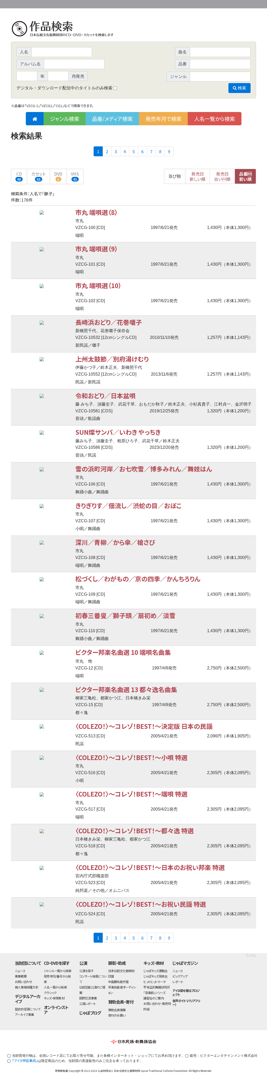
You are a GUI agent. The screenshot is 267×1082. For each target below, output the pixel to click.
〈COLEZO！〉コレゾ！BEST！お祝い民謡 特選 (140, 904)
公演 (83, 963)
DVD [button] (58, 176)
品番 (245, 176)
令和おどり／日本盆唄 (105, 395)
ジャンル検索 (64, 118)
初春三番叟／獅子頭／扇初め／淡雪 (125, 615)
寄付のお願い (116, 1015)
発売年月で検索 (163, 118)
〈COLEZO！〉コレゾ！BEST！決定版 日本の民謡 (144, 726)
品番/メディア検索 (112, 118)
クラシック (50, 992)
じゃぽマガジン (185, 963)
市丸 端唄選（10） (98, 285)
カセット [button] (38, 176)
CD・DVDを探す (56, 963)
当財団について (28, 963)
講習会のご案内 (153, 998)
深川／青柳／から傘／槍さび (115, 542)
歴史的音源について (27, 1009)
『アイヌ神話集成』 (25, 1060)
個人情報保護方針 (26, 987)
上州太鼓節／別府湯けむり (112, 358)
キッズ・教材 (153, 963)
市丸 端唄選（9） (96, 248)
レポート (177, 981)
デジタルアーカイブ (27, 998)
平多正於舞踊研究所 (156, 987)
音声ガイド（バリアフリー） (186, 1002)
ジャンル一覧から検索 (57, 970)
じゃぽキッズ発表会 (155, 976)
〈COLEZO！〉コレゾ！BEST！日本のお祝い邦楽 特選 (150, 867)
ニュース (20, 970)
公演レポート (87, 1003)
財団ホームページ (195, 3)
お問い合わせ (241, 3)
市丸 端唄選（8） (96, 212)
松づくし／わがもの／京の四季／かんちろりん (138, 578)
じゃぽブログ (90, 1013)
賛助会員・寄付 (121, 1002)
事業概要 (215, 3)
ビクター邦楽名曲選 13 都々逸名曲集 (126, 689)
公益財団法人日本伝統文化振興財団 (39, 3)
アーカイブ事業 (24, 1014)
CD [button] (19, 176)
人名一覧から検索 (214, 118)
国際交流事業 (88, 998)
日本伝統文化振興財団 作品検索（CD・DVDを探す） (133, 30)
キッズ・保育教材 (54, 998)
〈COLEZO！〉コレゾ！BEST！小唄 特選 (131, 757)
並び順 (174, 176)
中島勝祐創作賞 (118, 981)
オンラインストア (56, 1009)
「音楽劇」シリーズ (154, 992)
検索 (241, 88)
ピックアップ (179, 976)
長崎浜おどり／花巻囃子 (108, 322)
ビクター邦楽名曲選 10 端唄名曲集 (123, 652)
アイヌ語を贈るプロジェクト (185, 992)
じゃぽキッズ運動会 (155, 970)
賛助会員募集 (117, 1010)
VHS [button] (75, 176)
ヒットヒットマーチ (154, 981)
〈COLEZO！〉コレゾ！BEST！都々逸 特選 (134, 830)
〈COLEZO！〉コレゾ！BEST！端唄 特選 (131, 793)
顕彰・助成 (117, 963)
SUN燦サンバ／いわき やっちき (118, 432)
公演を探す (86, 970)
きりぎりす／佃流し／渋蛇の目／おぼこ (128, 505)
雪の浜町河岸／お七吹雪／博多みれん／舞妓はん (143, 468)
